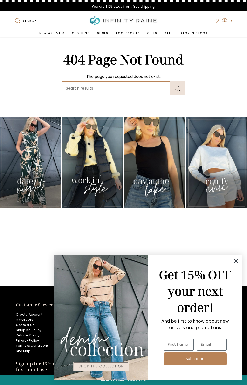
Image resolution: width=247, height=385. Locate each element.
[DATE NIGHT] (30, 162)
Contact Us (25, 325)
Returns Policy (27, 335)
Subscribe (195, 359)
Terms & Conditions (32, 345)
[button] (80, 33)
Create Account (29, 314)
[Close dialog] (236, 261)
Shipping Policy (28, 330)
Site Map (23, 351)
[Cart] (233, 21)
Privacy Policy (27, 340)
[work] (92, 162)
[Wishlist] (216, 20)
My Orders (24, 319)
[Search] (177, 88)
